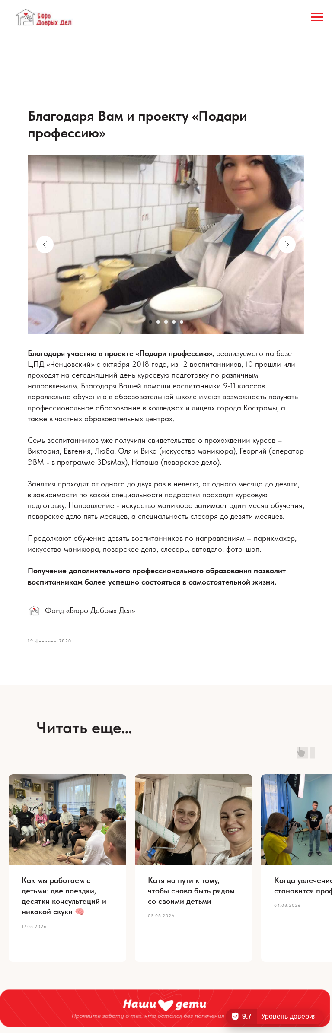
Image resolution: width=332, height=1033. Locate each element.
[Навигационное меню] (317, 17)
